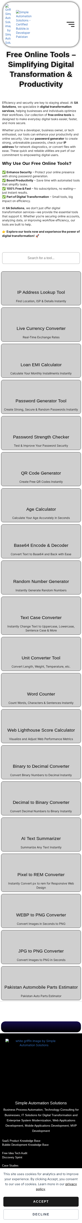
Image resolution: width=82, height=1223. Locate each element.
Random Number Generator (41, 581)
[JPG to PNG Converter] (41, 937)
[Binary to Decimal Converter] (41, 753)
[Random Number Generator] (41, 568)
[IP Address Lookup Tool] (41, 279)
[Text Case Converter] (41, 604)
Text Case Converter (41, 617)
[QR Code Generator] (41, 459)
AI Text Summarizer (41, 838)
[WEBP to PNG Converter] (41, 901)
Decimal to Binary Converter (41, 802)
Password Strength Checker (41, 436)
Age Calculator (41, 509)
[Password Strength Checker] (41, 423)
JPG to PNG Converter (41, 951)
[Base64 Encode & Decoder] (41, 532)
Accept (41, 1201)
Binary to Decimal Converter (41, 766)
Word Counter (41, 694)
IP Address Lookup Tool (41, 292)
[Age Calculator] (41, 496)
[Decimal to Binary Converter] (41, 789)
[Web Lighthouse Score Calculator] (41, 716)
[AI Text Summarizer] (41, 825)
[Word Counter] (41, 680)
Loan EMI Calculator (41, 364)
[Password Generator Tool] (41, 387)
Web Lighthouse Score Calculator (41, 730)
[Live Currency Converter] (41, 315)
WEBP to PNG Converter (41, 914)
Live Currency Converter (41, 328)
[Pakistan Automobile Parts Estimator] (41, 973)
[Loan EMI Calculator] (41, 351)
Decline (41, 1214)
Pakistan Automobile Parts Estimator (41, 987)
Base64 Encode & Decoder (41, 545)
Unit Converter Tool (41, 657)
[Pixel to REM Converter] (41, 861)
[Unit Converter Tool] (41, 644)
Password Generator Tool (41, 400)
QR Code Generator (41, 473)
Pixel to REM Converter (41, 874)
